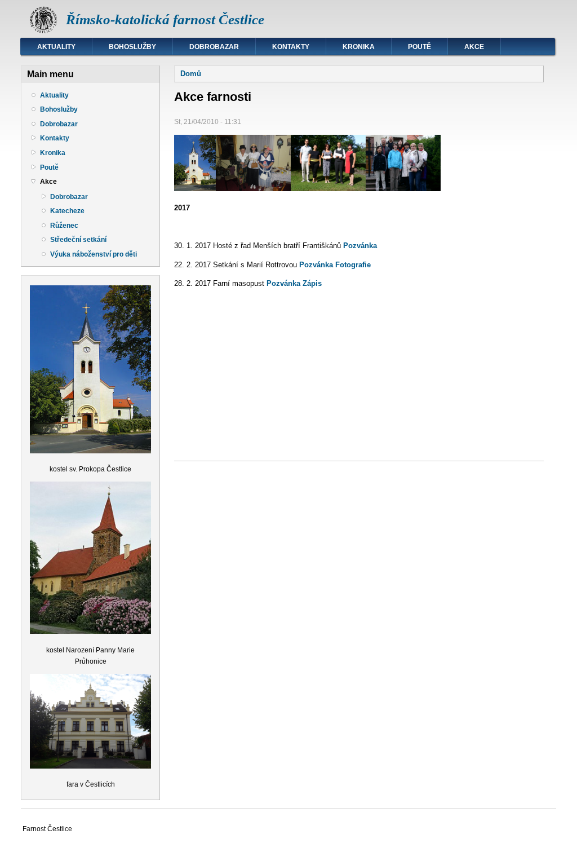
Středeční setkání (78, 240)
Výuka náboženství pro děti (93, 254)
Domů (190, 73)
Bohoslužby (132, 47)
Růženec (64, 225)
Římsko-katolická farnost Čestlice (165, 19)
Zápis (312, 283)
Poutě (419, 47)
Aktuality (56, 47)
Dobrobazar (214, 47)
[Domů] (43, 31)
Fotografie (353, 265)
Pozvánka (360, 245)
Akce (474, 47)
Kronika (359, 47)
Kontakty (290, 47)
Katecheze (67, 211)
